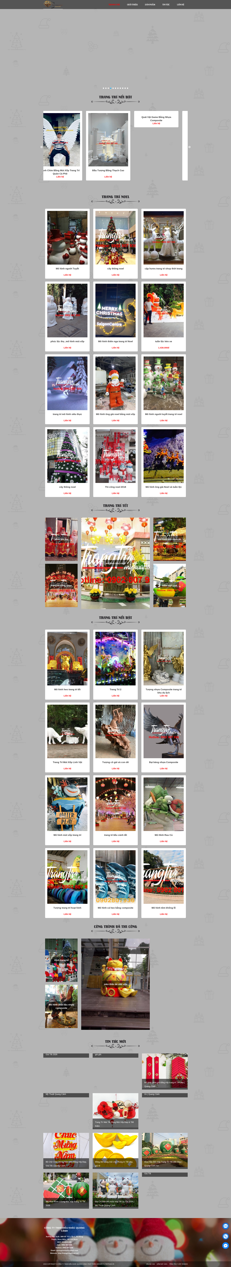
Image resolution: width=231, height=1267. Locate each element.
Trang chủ (114, 4)
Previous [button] (41, 147)
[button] (103, 88)
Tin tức (166, 4)
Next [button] (189, 147)
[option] (67, 120)
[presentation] (5, 45)
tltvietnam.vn (108, 1264)
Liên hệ (180, 4)
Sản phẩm (150, 4)
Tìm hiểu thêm (67, 238)
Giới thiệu (132, 4)
